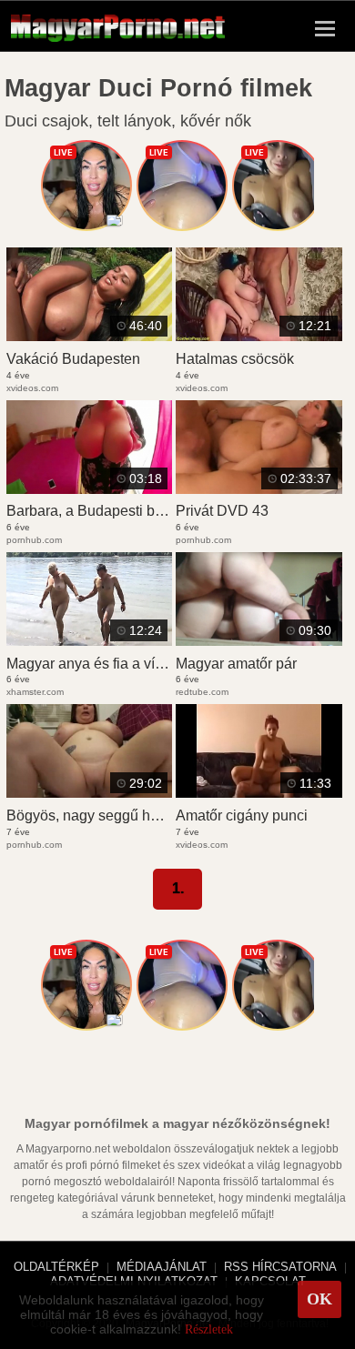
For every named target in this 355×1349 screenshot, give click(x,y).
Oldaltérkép (56, 1266)
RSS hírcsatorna (280, 1266)
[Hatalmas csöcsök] (258, 336)
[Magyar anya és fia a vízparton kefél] (89, 640)
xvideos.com (32, 388)
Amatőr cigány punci (242, 815)
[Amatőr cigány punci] (258, 792)
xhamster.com (35, 692)
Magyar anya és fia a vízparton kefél (122, 663)
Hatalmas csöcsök (235, 359)
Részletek (209, 1329)
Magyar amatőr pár (236, 663)
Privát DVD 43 (222, 510)
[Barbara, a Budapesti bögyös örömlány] (89, 488)
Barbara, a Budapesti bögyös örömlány (132, 510)
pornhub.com (34, 540)
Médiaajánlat (162, 1266)
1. (178, 888)
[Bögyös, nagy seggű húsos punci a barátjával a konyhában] (89, 792)
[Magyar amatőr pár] (258, 640)
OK (319, 1299)
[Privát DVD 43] (258, 488)
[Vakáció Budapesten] (89, 336)
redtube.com (202, 692)
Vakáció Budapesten (73, 359)
